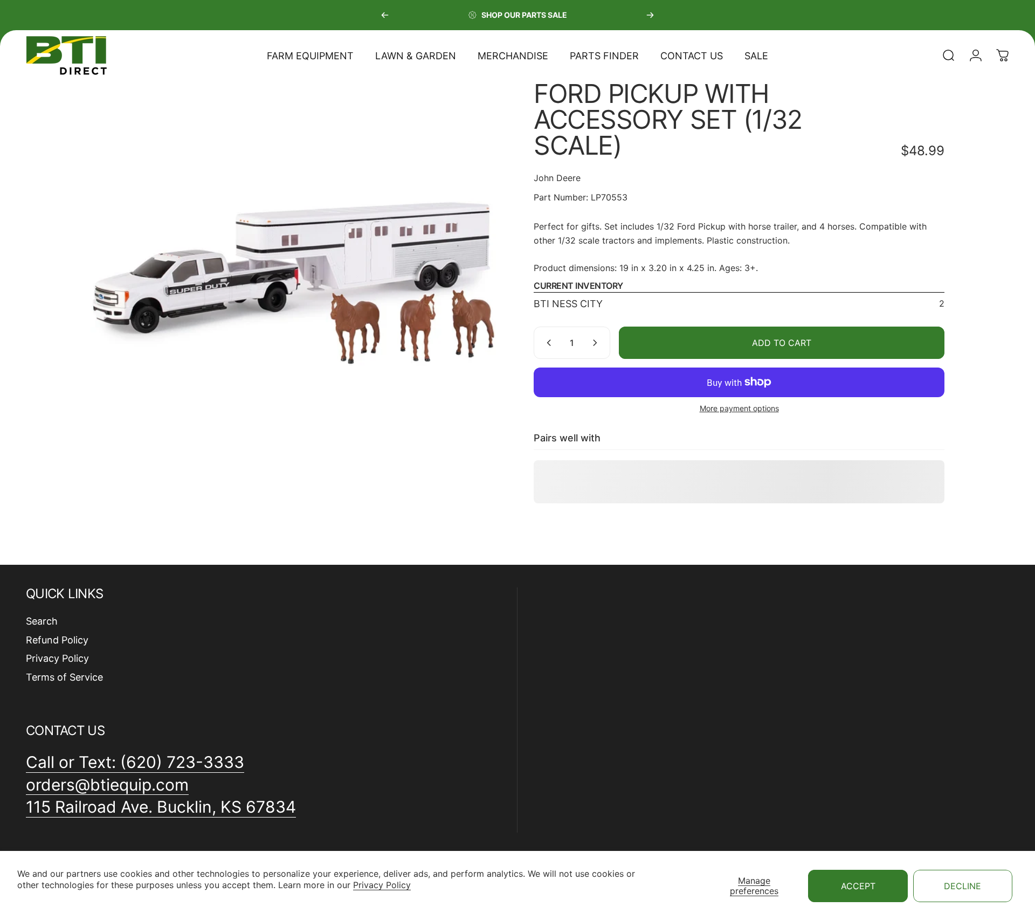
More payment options (739, 408)
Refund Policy (57, 640)
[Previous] (385, 15)
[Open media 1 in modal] (296, 286)
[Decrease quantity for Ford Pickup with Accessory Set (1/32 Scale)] (546, 342)
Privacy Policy (382, 885)
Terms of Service (64, 677)
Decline (962, 886)
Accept (858, 886)
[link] (161, 807)
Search (42, 621)
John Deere (557, 177)
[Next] (650, 15)
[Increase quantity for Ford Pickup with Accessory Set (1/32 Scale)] (597, 342)
